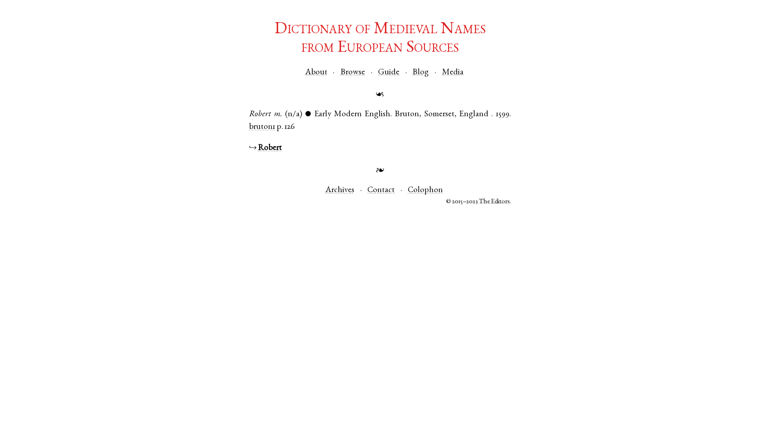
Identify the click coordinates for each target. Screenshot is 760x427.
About (316, 72)
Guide (388, 72)
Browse (352, 72)
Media (453, 72)
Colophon (425, 190)
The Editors (494, 201)
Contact (381, 190)
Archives (339, 190)
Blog (420, 72)
